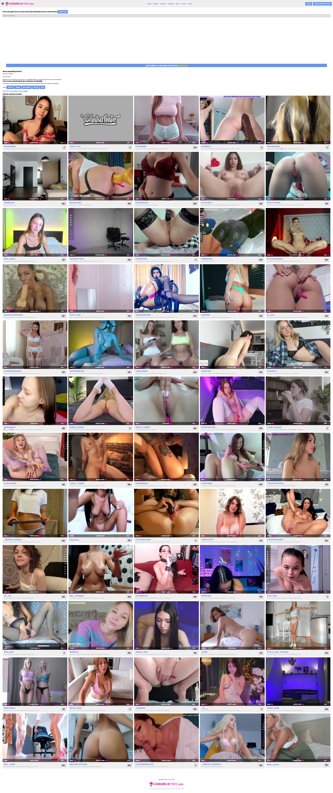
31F (261, 541)
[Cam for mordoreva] (35, 681)
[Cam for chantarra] (232, 457)
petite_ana (75, 315)
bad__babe (9, 764)
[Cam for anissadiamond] (166, 288)
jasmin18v (140, 708)
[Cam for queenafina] (232, 232)
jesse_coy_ (75, 146)
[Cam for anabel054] (35, 176)
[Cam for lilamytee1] (232, 344)
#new (18, 87)
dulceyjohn (76, 708)
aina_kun (8, 652)
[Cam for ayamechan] (166, 232)
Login (309, 4)
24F (261, 260)
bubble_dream (77, 427)
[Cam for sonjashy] (298, 344)
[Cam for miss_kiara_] (35, 232)
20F (195, 204)
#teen (10, 87)
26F (129, 540)
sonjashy (272, 371)
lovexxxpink (10, 483)
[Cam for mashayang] (100, 176)
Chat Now (63, 12)
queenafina (206, 259)
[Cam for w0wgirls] (232, 569)
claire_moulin (274, 427)
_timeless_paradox (211, 764)
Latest (184, 4)
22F (261, 204)
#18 (42, 87)
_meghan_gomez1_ (13, 539)
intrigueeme (10, 146)
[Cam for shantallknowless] (35, 288)
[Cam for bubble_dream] (100, 401)
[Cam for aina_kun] (35, 625)
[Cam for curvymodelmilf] (298, 513)
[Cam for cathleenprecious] (166, 737)
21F (64, 260)
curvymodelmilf (275, 539)
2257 (182, 789)
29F (326, 765)
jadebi (204, 652)
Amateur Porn (163, 779)
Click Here (6, 91)
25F (129, 204)
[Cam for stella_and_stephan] (298, 625)
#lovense (26, 87)
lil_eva (270, 315)
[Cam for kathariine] (166, 120)
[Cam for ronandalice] (166, 176)
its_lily (7, 596)
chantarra (206, 483)
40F (260, 484)
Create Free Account (322, 4)
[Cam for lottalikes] (232, 176)
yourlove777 (207, 539)
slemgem (205, 315)
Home (149, 4)
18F (64, 428)
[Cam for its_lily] (35, 569)
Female (155, 4)
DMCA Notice (176, 789)
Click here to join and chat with (166, 65)
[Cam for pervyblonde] (298, 120)
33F (195, 316)
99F (129, 484)
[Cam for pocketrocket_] (232, 401)
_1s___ (204, 708)
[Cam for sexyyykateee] (298, 176)
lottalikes (206, 202)
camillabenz (141, 371)
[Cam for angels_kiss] (166, 625)
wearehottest (77, 259)
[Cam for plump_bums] (298, 681)
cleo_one (272, 596)
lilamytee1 (206, 371)
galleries (16, 91)
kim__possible (77, 596)
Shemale (171, 4)
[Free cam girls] (19, 4)
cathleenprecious (144, 764)
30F (63, 765)
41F (63, 372)
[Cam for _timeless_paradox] (232, 737)
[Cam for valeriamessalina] (35, 344)
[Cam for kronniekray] (166, 457)
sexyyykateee (274, 202)
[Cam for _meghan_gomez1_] (35, 513)
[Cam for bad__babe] (35, 737)
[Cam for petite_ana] (100, 288)
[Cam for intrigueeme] (35, 120)
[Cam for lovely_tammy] (100, 457)
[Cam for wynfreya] (232, 120)
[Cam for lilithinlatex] (166, 569)
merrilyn (74, 652)
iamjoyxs (74, 540)
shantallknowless (13, 315)
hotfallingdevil (275, 259)
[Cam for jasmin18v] (166, 681)
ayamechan (141, 259)
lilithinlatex (141, 596)
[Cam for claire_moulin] (298, 401)
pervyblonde (273, 146)
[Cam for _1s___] (232, 681)
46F (326, 541)
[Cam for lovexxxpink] (35, 457)
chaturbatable (143, 539)
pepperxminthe (77, 371)
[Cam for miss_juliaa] (298, 737)
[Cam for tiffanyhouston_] (298, 457)
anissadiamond (143, 315)
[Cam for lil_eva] (298, 288)
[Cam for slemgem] (232, 288)
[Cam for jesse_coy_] (100, 120)
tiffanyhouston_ (276, 483)
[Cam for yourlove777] (232, 513)
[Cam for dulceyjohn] (100, 681)
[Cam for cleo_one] (298, 569)
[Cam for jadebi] (232, 625)
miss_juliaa (273, 764)
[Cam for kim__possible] (100, 569)
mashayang (75, 202)
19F (195, 147)
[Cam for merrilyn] (100, 625)
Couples (163, 4)
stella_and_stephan (277, 652)
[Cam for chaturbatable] (166, 513)
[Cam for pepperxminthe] (100, 344)
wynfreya (206, 146)
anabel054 (9, 202)
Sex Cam (171, 779)
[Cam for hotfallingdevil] (298, 232)
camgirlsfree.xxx (165, 789)
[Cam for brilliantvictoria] (100, 737)
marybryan (9, 427)
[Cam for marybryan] (35, 401)
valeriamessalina (12, 371)
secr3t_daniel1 (142, 427)
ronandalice (141, 202)
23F (63, 204)
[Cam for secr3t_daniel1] (166, 401)
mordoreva (9, 708)
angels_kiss (141, 652)
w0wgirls (206, 596)
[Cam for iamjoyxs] (100, 513)
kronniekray (141, 483)
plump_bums (273, 708)
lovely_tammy (77, 483)
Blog (190, 4)
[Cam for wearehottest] (100, 232)
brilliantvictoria (78, 764)
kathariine (140, 146)
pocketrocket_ (209, 427)
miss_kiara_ (10, 259)
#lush (35, 87)
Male (178, 4)
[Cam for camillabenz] (166, 344)
